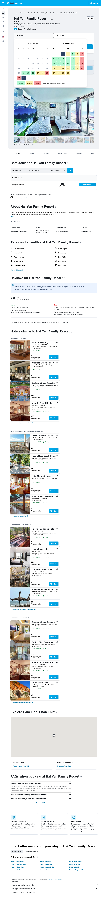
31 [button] (23, 78)
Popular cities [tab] (17, 851)
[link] (24, 423)
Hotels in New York (17, 867)
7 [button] (42, 58)
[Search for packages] (3, 22)
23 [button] (19, 73)
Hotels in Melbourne (75, 861)
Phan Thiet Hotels (55, 13)
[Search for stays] (3, 13)
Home (15, 13)
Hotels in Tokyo (45, 870)
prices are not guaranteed (54, 879)
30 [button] (19, 78)
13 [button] (38, 63)
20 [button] (38, 68)
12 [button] (33, 63)
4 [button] (28, 58)
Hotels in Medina (74, 864)
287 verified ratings (29, 29)
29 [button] (47, 73)
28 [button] (42, 73)
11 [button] (28, 63)
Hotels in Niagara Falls (76, 870)
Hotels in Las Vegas (17, 861)
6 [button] (37, 58)
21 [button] (42, 68)
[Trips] (3, 31)
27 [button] (38, 73)
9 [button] (18, 63)
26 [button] (33, 73)
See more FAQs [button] (41, 803)
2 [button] (18, 58)
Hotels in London (74, 867)
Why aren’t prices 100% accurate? (24, 892)
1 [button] (47, 54)
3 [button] (23, 58)
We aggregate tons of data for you (23, 888)
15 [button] (47, 63)
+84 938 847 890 (20, 26)
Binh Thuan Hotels (39, 13)
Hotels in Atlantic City (47, 867)
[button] (3, 3)
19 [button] (33, 68)
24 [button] (23, 73)
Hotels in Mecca (45, 861)
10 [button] (23, 63)
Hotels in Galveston (17, 870)
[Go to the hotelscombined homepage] (14, 3)
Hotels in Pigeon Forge (18, 864)
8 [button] (47, 58)
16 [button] (19, 68)
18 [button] (28, 68)
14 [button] (42, 63)
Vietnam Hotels (24, 13)
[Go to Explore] (3, 26)
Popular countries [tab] (32, 851)
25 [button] (28, 73)
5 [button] (33, 58)
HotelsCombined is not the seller (23, 885)
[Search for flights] (3, 9)
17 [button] (23, 68)
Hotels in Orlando (46, 864)
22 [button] (47, 68)
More (12, 216)
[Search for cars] (3, 17)
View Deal (53, 357)
